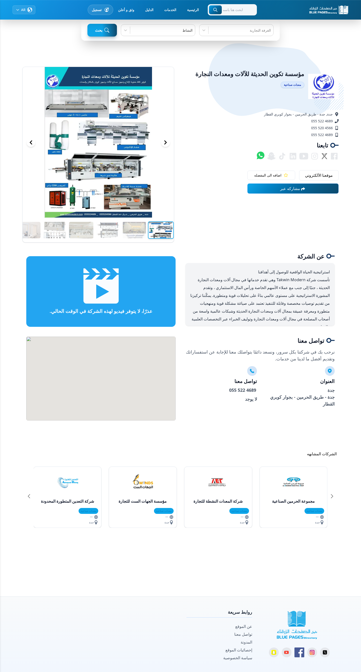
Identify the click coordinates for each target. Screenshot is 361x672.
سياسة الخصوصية (237, 657)
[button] (332, 496)
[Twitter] (325, 652)
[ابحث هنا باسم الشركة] (215, 9)
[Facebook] (299, 652)
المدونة (246, 642)
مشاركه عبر (290, 188)
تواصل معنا (243, 634)
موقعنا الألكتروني (319, 175)
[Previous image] (31, 142)
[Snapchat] (274, 652)
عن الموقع (243, 626)
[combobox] (270, 30)
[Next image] (165, 142)
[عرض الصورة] (161, 230)
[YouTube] (287, 652)
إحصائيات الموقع (238, 650)
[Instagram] (312, 652)
